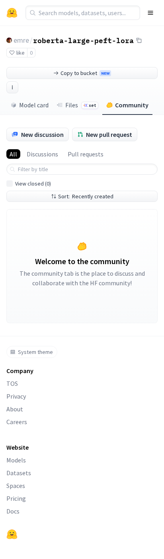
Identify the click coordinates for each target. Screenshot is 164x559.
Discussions (42, 154)
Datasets (18, 473)
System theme (35, 352)
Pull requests (85, 154)
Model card (34, 105)
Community (131, 105)
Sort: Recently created (85, 196)
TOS (12, 383)
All (13, 154)
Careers (16, 422)
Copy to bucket (85, 73)
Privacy (16, 396)
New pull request (109, 134)
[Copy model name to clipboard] (139, 40)
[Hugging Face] (12, 534)
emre (21, 40)
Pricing (16, 498)
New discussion (42, 134)
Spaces (15, 486)
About (14, 409)
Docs (13, 511)
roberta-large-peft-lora (83, 40)
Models (16, 460)
